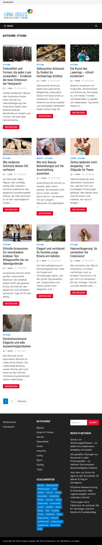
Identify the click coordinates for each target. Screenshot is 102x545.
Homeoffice (54, 496)
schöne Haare (56, 521)
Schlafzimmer (43, 521)
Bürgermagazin (44, 489)
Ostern (58, 507)
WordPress (65, 541)
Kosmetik (49, 500)
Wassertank (55, 525)
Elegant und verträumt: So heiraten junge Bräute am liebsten (51, 252)
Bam (77, 541)
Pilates (40, 511)
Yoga (40, 529)
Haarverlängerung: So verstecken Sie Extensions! (83, 252)
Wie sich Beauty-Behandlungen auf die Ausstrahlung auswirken (50, 167)
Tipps (39, 469)
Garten (40, 437)
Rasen (59, 514)
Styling (6, 65)
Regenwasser (43, 518)
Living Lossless (28, 541)
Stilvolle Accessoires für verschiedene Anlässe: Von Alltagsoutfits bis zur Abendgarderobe (16, 256)
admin (77, 81)
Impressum (8, 426)
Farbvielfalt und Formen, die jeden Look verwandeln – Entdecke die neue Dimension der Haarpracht (17, 76)
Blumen (41, 485)
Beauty (40, 158)
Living (73, 158)
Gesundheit (43, 441)
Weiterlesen (11, 127)
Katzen (40, 500)
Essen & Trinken (45, 432)
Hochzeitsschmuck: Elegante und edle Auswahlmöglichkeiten (17, 342)
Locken (41, 507)
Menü (10, 26)
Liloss (10, 88)
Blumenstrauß (51, 485)
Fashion (41, 492)
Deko (54, 489)
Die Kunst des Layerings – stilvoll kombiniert (82, 72)
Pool (47, 511)
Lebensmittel (55, 503)
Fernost (50, 492)
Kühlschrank (43, 503)
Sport (40, 460)
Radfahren (50, 514)
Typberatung (43, 525)
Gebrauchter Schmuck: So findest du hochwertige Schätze (51, 72)
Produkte (55, 511)
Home (40, 446)
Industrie (41, 451)
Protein (40, 514)
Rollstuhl (54, 518)
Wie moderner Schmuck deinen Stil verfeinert (15, 166)
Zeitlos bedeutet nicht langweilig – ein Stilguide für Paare (83, 166)
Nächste (21, 401)
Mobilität (49, 507)
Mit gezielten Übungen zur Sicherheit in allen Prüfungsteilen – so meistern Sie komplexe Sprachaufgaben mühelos (84, 461)
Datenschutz (9, 422)
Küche (58, 500)
